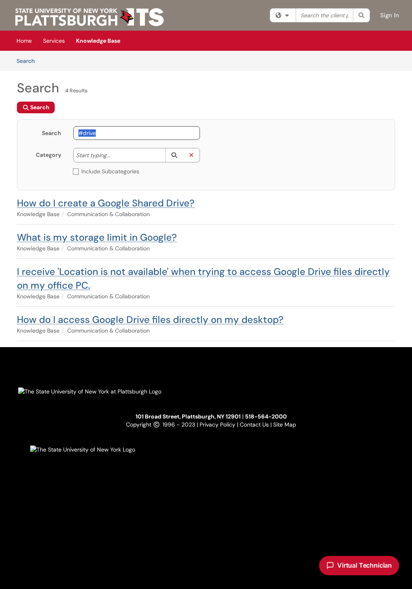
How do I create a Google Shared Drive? (106, 203)
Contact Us (255, 424)
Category (48, 154)
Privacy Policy (218, 424)
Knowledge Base (98, 40)
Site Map (284, 424)
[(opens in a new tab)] (89, 17)
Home (24, 40)
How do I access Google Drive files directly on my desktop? (150, 319)
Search (28, 61)
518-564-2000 (266, 416)
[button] (174, 155)
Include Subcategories (110, 171)
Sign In (389, 15)
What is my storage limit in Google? (97, 237)
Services (54, 40)
